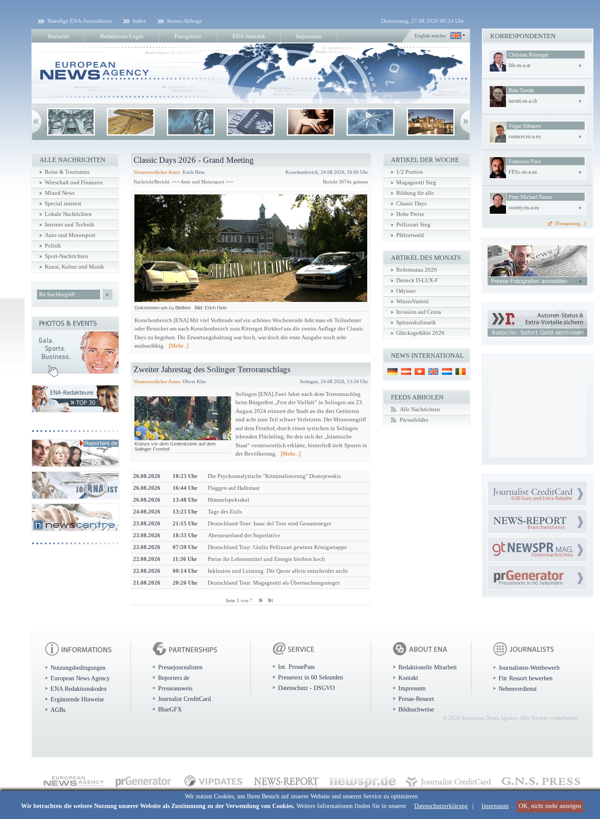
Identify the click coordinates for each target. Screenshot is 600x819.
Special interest (63, 204)
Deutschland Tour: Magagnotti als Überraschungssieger (274, 582)
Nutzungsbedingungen (78, 667)
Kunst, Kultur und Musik (74, 267)
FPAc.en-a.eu (523, 172)
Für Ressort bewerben (526, 678)
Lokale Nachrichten (68, 214)
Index (139, 21)
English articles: (431, 35)
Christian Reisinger (529, 55)
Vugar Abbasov (525, 126)
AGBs (58, 709)
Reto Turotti (521, 90)
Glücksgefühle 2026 (420, 333)
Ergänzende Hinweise (77, 699)
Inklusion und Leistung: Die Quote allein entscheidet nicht (278, 571)
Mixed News (60, 193)
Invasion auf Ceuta (418, 312)
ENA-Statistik (248, 36)
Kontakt (408, 677)
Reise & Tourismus (67, 172)
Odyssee (406, 291)
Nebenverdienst (518, 688)
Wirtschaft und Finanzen (74, 183)
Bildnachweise (416, 709)
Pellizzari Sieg (413, 225)
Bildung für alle (415, 193)
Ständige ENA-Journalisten (79, 21)
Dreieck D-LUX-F (417, 280)
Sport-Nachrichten (66, 256)
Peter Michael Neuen (530, 197)
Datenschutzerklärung (441, 806)
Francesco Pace (525, 161)
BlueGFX (170, 709)
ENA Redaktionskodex (79, 688)
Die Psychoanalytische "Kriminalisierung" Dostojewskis (274, 476)
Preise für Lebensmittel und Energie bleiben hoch (266, 559)
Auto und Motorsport (70, 235)
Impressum (495, 806)
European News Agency (80, 678)
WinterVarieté (412, 301)
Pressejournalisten (180, 667)
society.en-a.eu (524, 208)
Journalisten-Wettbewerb (529, 667)
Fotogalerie (188, 36)
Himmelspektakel (228, 499)
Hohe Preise (410, 214)
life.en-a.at (519, 65)
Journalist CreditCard (184, 698)
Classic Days (411, 204)
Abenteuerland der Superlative (244, 535)
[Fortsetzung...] (570, 223)
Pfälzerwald (410, 235)
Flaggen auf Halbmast (234, 488)
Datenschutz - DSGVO (306, 687)
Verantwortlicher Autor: (157, 172)
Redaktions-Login (122, 36)
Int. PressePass (296, 666)
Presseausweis (175, 688)
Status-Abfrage (184, 21)
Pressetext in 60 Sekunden (310, 677)
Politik (53, 246)
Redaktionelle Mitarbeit (427, 667)
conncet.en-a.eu (525, 136)
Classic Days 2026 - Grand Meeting (194, 160)
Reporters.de (173, 677)
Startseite (58, 36)
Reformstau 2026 (416, 270)
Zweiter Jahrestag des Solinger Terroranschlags (212, 369)
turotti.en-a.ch (523, 101)
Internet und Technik (69, 225)
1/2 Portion (409, 172)
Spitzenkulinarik (416, 323)
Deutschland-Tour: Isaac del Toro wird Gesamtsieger (269, 523)
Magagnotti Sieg (416, 183)
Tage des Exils (225, 511)
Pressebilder (414, 420)
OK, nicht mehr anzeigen (550, 806)
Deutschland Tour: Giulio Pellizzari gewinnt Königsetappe (277, 547)
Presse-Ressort (416, 698)
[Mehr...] (178, 345)
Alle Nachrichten (420, 409)
